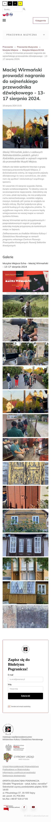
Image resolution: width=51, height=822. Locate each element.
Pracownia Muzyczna (22, 35)
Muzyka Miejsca (10, 50)
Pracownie (8, 47)
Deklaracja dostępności (14, 775)
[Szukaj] (24, 9)
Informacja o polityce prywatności (19, 772)
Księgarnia (40, 20)
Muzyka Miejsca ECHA (33, 50)
